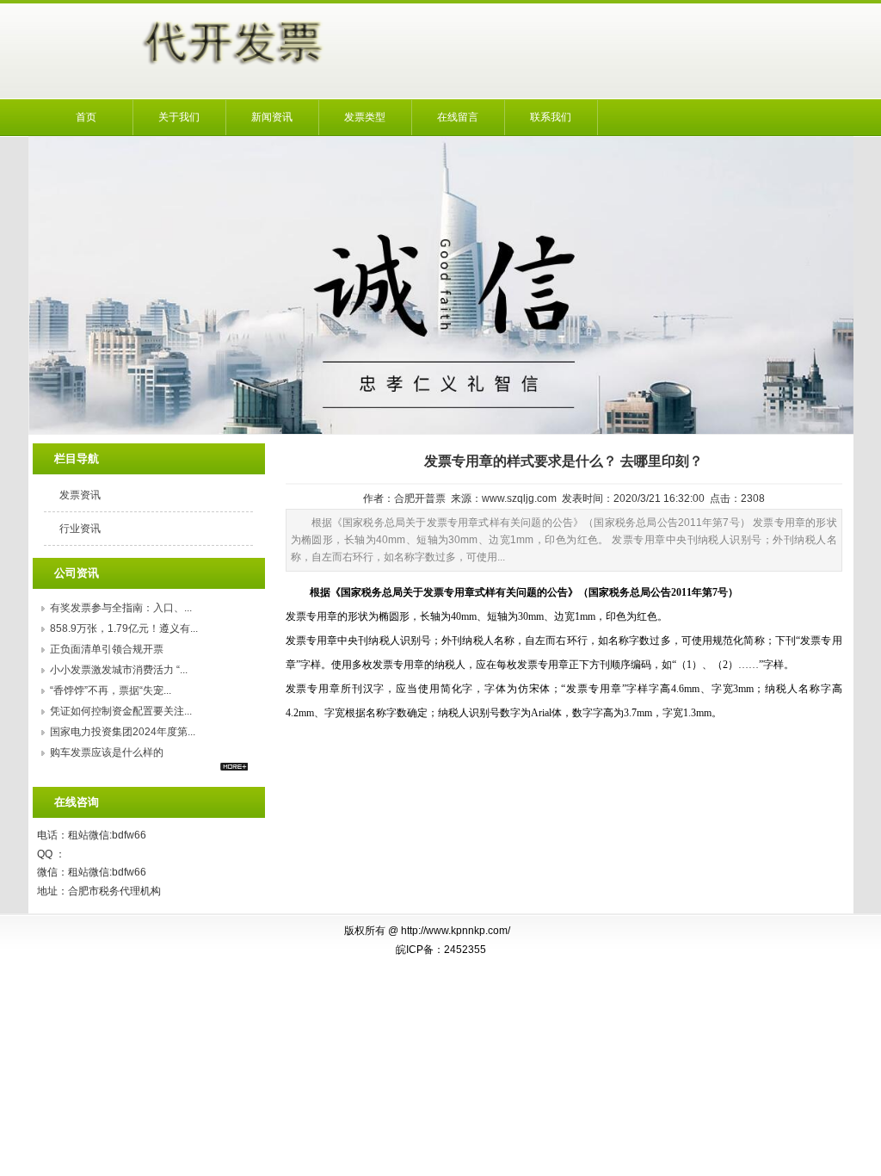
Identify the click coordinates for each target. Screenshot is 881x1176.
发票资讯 (80, 495)
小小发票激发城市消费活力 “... (119, 670)
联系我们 (550, 117)
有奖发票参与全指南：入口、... (121, 608)
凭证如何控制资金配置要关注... (121, 711)
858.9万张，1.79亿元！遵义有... (124, 628)
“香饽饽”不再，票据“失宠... (110, 690)
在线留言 (457, 117)
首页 (86, 117)
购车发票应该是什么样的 (106, 752)
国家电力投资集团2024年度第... (122, 732)
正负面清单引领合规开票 (106, 649)
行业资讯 (80, 529)
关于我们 (179, 117)
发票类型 (364, 117)
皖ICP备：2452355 (441, 950)
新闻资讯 (272, 117)
